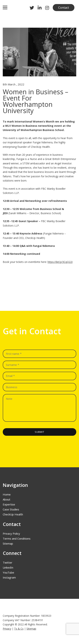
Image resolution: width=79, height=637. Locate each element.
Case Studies (11, 509)
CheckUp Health (13, 514)
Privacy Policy (11, 533)
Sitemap (8, 543)
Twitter (7, 562)
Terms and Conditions (16, 538)
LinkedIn (8, 567)
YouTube (8, 572)
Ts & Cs (19, 628)
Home (7, 494)
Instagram (9, 577)
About (6, 499)
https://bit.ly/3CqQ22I (60, 262)
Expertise (9, 504)
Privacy (7, 628)
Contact (63, 8)
